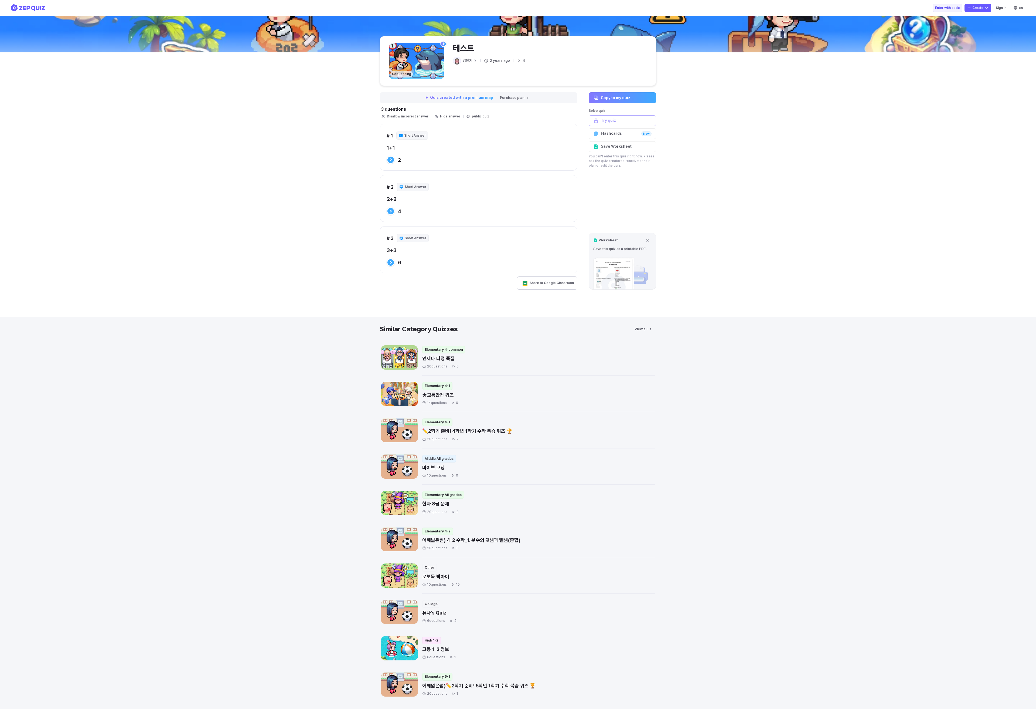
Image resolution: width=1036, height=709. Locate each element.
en (1021, 8)
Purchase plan (512, 98)
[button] (622, 261)
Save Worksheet (616, 146)
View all (641, 329)
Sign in (1001, 8)
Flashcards (625, 133)
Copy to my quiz (615, 97)
